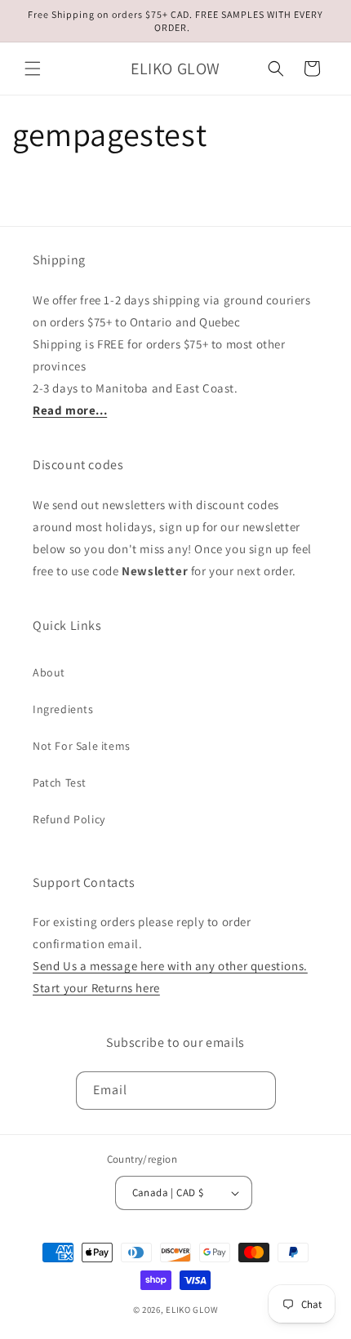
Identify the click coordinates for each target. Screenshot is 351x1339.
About (49, 672)
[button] (33, 68)
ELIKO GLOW (192, 1309)
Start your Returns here (96, 987)
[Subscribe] (257, 1090)
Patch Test (60, 782)
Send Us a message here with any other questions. (170, 965)
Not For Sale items (82, 745)
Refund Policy (69, 819)
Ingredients (63, 709)
